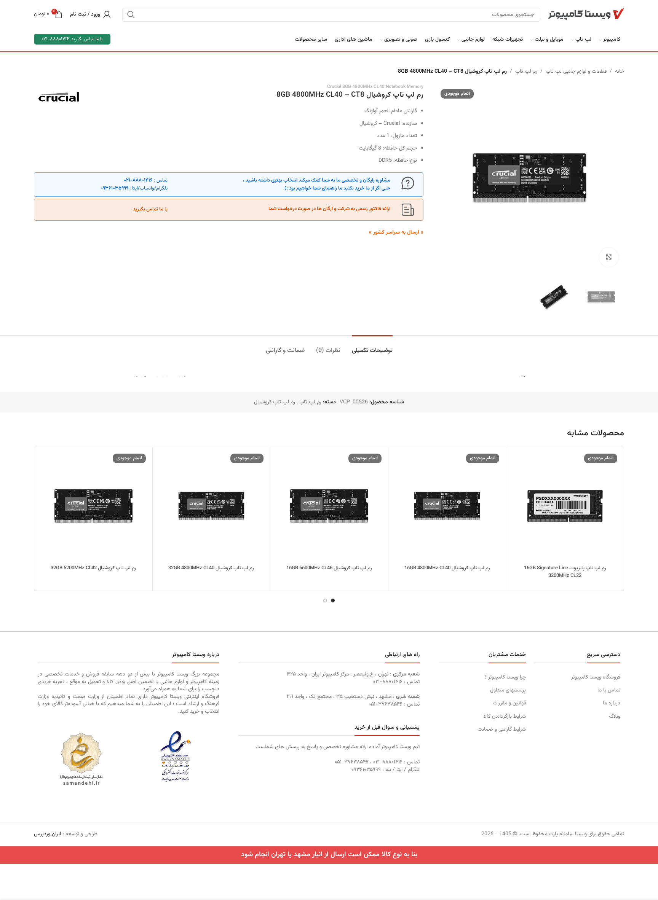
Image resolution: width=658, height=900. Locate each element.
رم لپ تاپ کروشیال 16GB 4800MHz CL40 (447, 568)
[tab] (372, 346)
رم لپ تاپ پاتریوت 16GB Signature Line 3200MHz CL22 (565, 572)
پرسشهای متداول (507, 690)
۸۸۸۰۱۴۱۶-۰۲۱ (138, 180)
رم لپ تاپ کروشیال (274, 402)
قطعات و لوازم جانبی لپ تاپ (576, 71)
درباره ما (611, 703)
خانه (619, 71)
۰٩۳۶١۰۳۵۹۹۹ (114, 188)
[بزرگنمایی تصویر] (608, 257)
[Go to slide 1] (333, 600)
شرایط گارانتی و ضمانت (501, 729)
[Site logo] (586, 14)
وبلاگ (614, 716)
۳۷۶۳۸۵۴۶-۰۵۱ (385, 704)
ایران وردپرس (47, 834)
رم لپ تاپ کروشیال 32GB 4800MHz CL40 (211, 568)
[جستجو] (131, 14)
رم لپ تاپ (526, 71)
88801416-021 (55, 39)
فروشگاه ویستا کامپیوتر (595, 677)
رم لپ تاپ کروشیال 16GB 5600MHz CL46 (329, 568)
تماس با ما (608, 690)
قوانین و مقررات (509, 703)
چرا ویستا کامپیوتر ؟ (504, 677)
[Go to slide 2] (325, 600)
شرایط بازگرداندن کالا (504, 716)
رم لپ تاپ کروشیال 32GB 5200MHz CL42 (93, 568)
